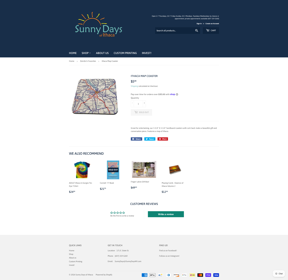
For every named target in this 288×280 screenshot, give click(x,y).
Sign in (199, 23)
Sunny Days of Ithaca (84, 275)
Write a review (166, 214)
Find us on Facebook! (168, 250)
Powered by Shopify (104, 275)
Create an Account (212, 23)
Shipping (134, 86)
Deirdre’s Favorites (88, 61)
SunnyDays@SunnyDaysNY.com (128, 261)
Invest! (146, 53)
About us (102, 53)
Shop (85, 53)
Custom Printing (125, 53)
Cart (213, 30)
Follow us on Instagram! (169, 256)
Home (73, 53)
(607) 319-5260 (121, 256)
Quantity (135, 98)
